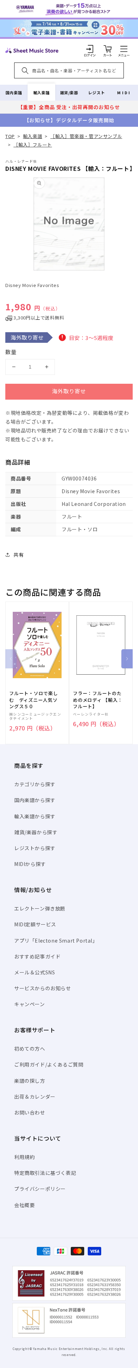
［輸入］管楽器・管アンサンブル (86, 136)
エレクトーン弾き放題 (39, 908)
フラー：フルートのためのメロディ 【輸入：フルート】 (98, 699)
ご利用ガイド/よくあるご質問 (48, 1064)
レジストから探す (35, 848)
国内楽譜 (14, 92)
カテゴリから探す (35, 784)
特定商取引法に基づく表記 (45, 1172)
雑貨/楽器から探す (35, 832)
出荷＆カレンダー (35, 1096)
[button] (124, 49)
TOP (10, 136)
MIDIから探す (30, 863)
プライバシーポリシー (40, 1188)
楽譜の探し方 (29, 1080)
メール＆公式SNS (34, 972)
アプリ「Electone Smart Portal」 (56, 940)
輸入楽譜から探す (35, 816)
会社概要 (24, 1204)
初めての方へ (29, 1048)
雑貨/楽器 (69, 92)
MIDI (124, 92)
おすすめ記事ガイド (37, 956)
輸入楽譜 (41, 92)
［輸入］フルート (32, 144)
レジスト (96, 92)
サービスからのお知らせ (42, 988)
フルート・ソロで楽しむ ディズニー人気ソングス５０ (33, 699)
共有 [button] (18, 554)
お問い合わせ (29, 1112)
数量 (11, 352)
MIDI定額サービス (35, 924)
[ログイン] (90, 49)
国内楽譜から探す (35, 800)
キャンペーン (29, 1004)
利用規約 (24, 1156)
